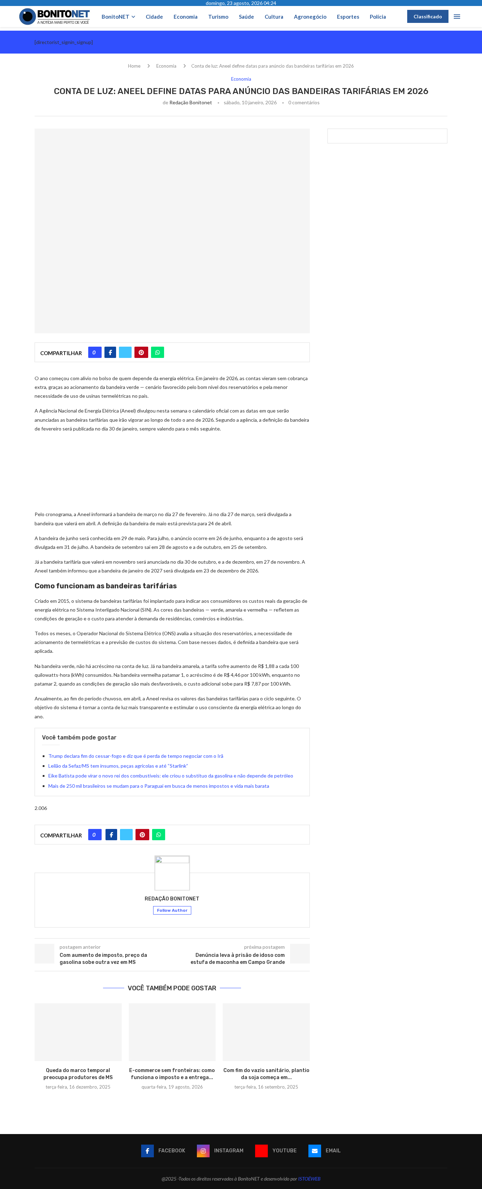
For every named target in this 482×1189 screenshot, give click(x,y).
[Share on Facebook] (110, 352)
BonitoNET (115, 16)
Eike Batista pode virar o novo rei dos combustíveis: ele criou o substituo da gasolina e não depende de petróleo (170, 776)
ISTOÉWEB (309, 1179)
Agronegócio (310, 16)
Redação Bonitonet (190, 102)
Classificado (428, 16)
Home (134, 66)
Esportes (348, 16)
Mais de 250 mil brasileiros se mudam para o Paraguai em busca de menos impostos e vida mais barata (158, 786)
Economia (186, 16)
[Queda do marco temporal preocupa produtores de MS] (78, 1032)
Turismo (218, 16)
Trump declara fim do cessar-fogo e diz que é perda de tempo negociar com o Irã (135, 756)
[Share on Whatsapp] (157, 352)
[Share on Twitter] (125, 352)
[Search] (398, 16)
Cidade (154, 16)
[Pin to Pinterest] (141, 352)
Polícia (378, 16)
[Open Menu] (457, 16)
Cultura (274, 16)
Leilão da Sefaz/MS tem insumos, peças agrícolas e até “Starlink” (118, 766)
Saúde (246, 16)
